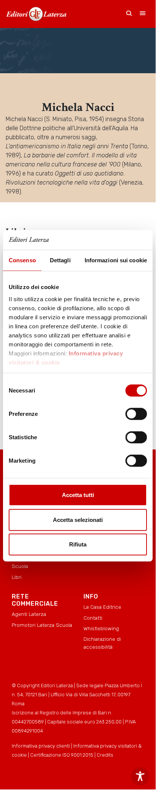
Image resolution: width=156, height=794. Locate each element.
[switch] (136, 414)
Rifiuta (77, 544)
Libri (17, 577)
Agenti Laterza (29, 614)
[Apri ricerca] (129, 14)
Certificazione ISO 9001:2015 (61, 755)
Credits (105, 755)
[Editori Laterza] (36, 14)
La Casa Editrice (102, 607)
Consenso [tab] (22, 260)
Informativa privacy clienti (41, 746)
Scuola (20, 566)
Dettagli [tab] (60, 260)
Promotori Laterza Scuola (42, 625)
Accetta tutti (78, 495)
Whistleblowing (101, 628)
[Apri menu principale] (143, 14)
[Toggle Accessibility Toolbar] (140, 776)
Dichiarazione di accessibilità (102, 642)
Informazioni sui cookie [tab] (116, 260)
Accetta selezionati (78, 520)
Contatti (92, 618)
